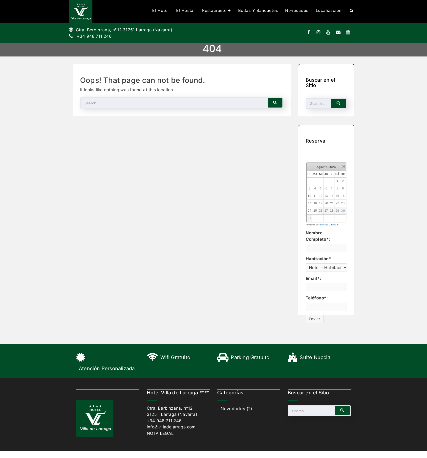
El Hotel (160, 10)
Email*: (313, 278)
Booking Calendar (329, 224)
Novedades (296, 10)
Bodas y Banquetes (258, 10)
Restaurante (214, 10)
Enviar (314, 319)
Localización (329, 10)
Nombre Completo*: (318, 236)
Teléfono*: (317, 297)
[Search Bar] (351, 10)
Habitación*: (319, 258)
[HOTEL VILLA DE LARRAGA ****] (80, 11)
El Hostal (185, 10)
